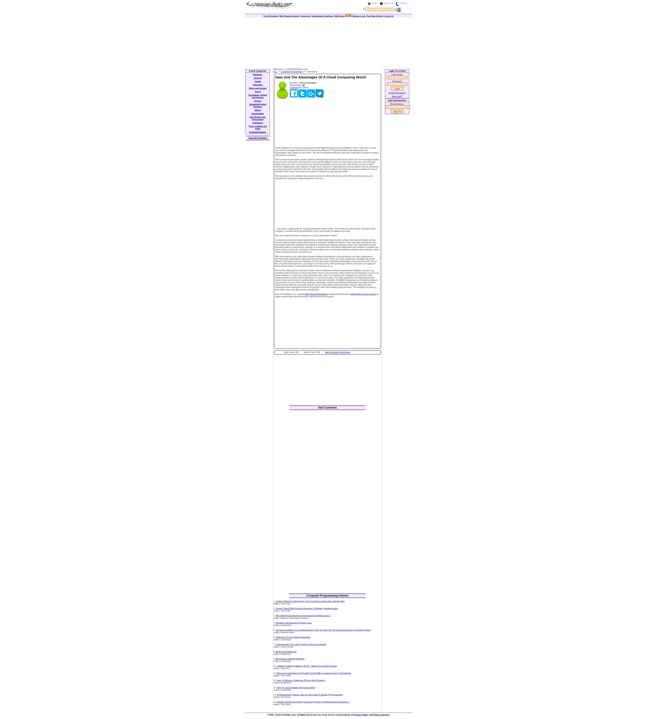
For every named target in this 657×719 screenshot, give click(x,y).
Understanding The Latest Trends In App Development (301, 644)
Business (257, 74)
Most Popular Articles (289, 16)
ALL (275, 72)
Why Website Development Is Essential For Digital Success (303, 616)
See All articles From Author (337, 352)
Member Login (358, 16)
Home (374, 3)
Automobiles (258, 113)
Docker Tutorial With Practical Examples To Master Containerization (307, 608)
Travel (258, 92)
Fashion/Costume (257, 132)
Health (258, 81)
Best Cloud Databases (286, 652)
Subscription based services (363, 294)
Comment (294, 87)
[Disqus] (327, 457)
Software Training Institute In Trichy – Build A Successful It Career (307, 666)
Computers (257, 123)
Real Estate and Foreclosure (257, 118)
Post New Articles (375, 16)
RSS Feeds (339, 16)
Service (257, 101)
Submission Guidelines (322, 16)
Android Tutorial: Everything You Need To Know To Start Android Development (313, 702)
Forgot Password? (397, 93)
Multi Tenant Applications (316, 294)
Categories (305, 16)
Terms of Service (381, 715)
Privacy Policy (362, 715)
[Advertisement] (328, 42)
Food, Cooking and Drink (258, 127)
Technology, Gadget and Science (257, 96)
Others (257, 110)
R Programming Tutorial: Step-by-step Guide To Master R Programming (310, 695)
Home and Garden (258, 88)
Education (258, 85)
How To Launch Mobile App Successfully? (296, 687)
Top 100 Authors (270, 16)
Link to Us (389, 16)
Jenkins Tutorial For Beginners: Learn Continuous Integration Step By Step (310, 601)
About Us (388, 3)
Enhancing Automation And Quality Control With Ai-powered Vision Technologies (314, 673)
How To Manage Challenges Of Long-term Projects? (301, 680)
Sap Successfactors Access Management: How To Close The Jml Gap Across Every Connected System (323, 630)
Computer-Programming (292, 72)
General (258, 78)
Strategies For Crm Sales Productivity (293, 637)
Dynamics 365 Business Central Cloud (294, 623)
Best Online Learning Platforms (290, 659)
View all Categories (257, 138)
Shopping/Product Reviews (257, 105)
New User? (397, 96)
